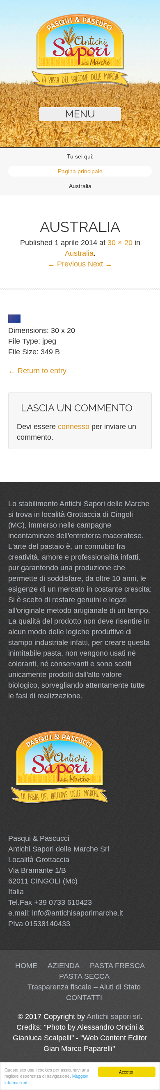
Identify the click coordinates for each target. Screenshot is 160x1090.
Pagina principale (80, 171)
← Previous (67, 264)
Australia (79, 253)
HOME (26, 965)
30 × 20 (120, 243)
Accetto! (127, 1072)
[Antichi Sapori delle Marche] (80, 85)
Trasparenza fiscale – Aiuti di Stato (84, 987)
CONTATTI (84, 998)
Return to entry (37, 371)
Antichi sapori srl (114, 1016)
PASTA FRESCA (117, 965)
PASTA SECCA (84, 976)
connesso (73, 426)
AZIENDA (64, 965)
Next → (100, 264)
